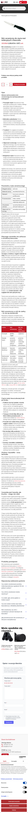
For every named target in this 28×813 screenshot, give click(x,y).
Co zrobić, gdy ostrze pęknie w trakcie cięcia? (10, 599)
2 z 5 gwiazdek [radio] (6, 683)
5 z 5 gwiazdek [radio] (12, 683)
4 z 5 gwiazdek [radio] (10, 683)
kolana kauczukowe (19, 481)
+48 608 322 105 (8, 744)
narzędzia (16, 577)
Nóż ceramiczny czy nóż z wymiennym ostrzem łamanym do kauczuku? (11, 611)
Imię (5, 702)
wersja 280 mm (13, 385)
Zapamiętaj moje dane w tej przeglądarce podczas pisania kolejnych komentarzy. (13, 718)
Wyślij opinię (9, 722)
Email (6, 709)
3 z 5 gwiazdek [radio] (8, 683)
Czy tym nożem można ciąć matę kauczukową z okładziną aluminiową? (12, 604)
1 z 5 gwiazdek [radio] (5, 683)
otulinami (13, 568)
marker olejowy (20, 417)
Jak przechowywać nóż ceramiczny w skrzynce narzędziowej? (12, 618)
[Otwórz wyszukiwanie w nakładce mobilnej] (14, 8)
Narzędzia (14, 15)
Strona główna (5, 15)
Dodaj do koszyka (19, 84)
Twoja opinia (7, 686)
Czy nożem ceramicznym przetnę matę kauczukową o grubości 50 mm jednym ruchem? (12, 586)
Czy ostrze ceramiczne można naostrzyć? (10, 593)
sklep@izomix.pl (7, 746)
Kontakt (5, 755)
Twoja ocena (7, 680)
